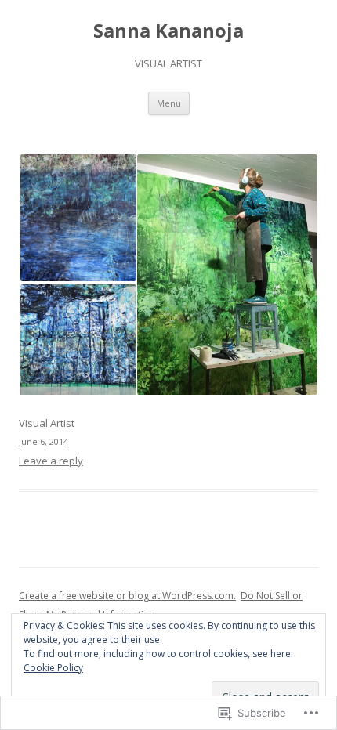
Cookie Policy (53, 667)
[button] (77, 218)
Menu (169, 103)
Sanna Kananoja (168, 31)
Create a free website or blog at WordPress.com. (127, 595)
